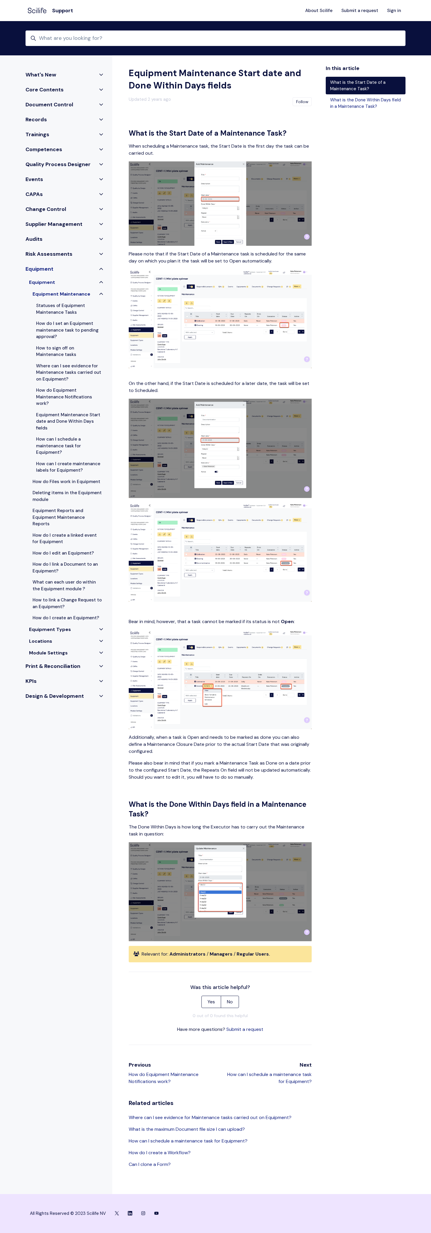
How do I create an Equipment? (66, 618)
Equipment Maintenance (61, 294)
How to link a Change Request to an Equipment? (67, 603)
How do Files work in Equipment (66, 482)
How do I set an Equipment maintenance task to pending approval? (67, 330)
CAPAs (34, 194)
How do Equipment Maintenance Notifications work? (64, 396)
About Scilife (318, 10)
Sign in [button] (394, 10)
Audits (34, 239)
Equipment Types (50, 629)
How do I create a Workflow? (160, 1153)
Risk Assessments (49, 253)
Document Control (49, 104)
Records (36, 119)
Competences (44, 149)
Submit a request (359, 10)
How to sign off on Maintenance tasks (56, 351)
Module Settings (48, 653)
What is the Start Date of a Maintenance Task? (358, 85)
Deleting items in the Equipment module (67, 496)
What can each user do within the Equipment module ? (64, 585)
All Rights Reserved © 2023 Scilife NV (68, 1213)
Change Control (46, 209)
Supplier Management (54, 224)
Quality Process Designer (58, 164)
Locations (40, 641)
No (230, 1002)
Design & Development (55, 696)
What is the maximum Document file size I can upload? (187, 1129)
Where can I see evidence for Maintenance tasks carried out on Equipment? (210, 1117)
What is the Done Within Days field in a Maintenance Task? (365, 103)
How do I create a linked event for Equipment (65, 538)
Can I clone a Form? (150, 1164)
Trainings (37, 134)
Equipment (39, 268)
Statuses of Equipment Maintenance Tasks (60, 309)
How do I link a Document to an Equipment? (65, 567)
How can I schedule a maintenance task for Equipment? (188, 1141)
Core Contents (45, 89)
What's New (41, 74)
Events (34, 179)
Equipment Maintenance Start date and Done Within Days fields (68, 421)
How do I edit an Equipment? (63, 553)
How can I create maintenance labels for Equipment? (68, 467)
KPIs (31, 681)
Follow (302, 101)
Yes (211, 1002)
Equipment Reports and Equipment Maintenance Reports (59, 517)
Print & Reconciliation (53, 666)
